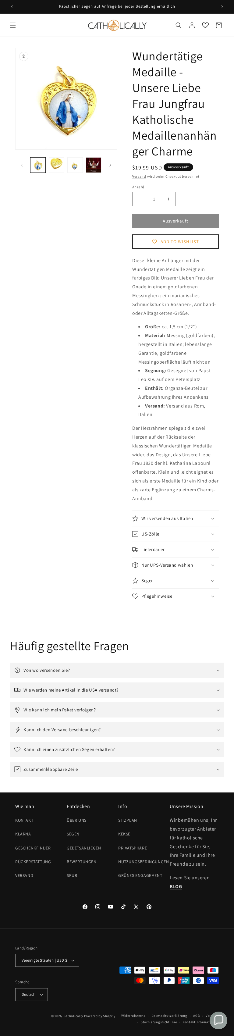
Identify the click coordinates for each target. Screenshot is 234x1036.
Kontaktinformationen (201, 1022)
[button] (13, 25)
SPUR (72, 875)
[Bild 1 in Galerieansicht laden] (38, 165)
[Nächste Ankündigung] (222, 6)
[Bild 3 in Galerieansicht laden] (75, 165)
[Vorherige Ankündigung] (12, 6)
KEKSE (124, 834)
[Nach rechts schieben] (110, 165)
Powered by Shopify (99, 1016)
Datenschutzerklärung (169, 1015)
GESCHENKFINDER (33, 848)
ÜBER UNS (77, 820)
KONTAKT (24, 820)
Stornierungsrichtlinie (159, 1022)
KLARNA (23, 834)
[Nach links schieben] (22, 165)
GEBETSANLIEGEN (84, 848)
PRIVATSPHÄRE (132, 848)
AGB (196, 1015)
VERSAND (24, 875)
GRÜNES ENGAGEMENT (140, 875)
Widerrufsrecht (133, 1015)
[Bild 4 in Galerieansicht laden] (93, 165)
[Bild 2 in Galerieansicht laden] (56, 165)
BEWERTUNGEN (82, 861)
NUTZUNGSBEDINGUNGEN (143, 861)
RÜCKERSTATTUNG (33, 861)
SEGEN (73, 834)
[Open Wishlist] (205, 25)
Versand (139, 176)
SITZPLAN (127, 820)
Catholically (73, 1016)
